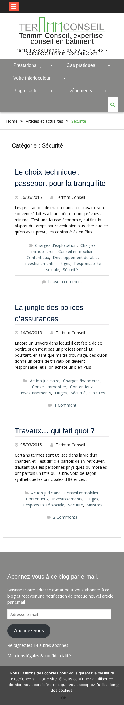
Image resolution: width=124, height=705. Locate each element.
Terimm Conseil (70, 197)
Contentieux (38, 257)
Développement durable (75, 257)
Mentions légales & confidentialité (39, 655)
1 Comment (65, 405)
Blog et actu (25, 90)
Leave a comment (65, 281)
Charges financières (81, 380)
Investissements (39, 263)
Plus (88, 232)
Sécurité (70, 269)
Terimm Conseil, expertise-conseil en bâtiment (62, 38)
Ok (63, 697)
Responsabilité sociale (43, 505)
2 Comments (65, 517)
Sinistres (97, 393)
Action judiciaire (44, 380)
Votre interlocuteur (31, 77)
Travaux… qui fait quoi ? (54, 430)
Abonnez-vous (29, 630)
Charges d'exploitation (56, 245)
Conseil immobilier (75, 251)
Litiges (64, 263)
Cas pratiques (81, 65)
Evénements (79, 90)
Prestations (24, 65)
